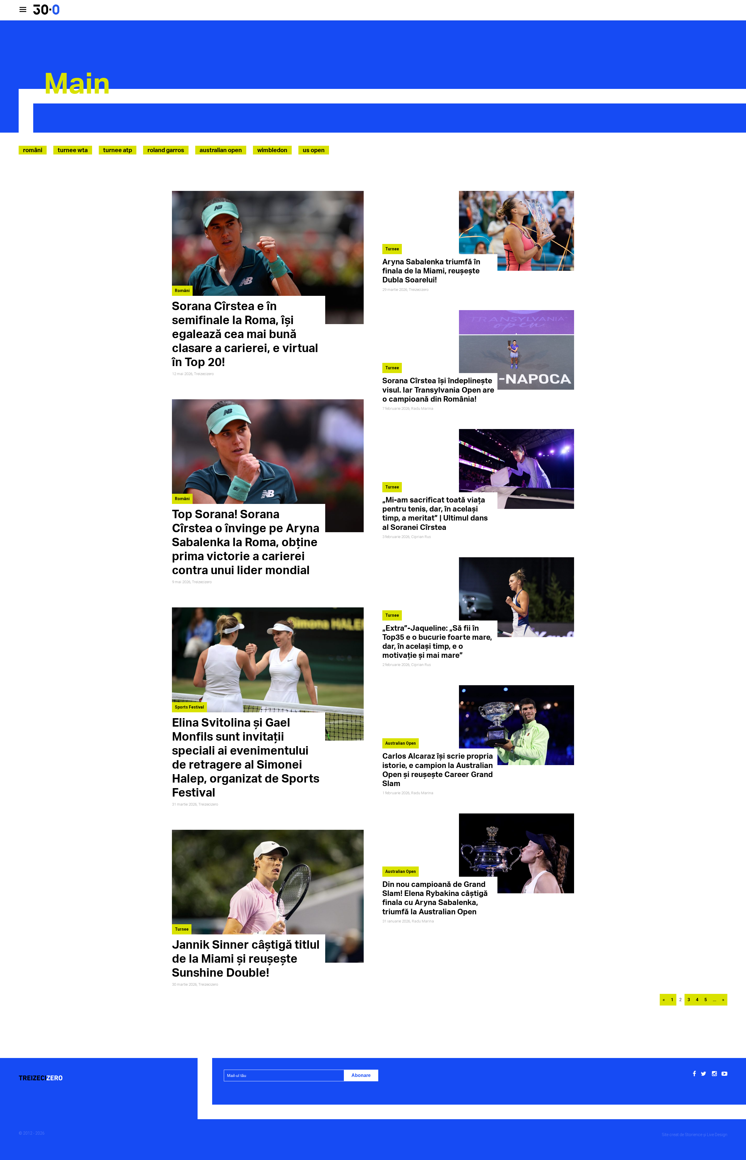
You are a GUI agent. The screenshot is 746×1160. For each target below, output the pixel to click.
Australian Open (221, 150)
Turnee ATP (117, 150)
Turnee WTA (73, 150)
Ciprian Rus (421, 537)
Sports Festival (189, 707)
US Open (314, 150)
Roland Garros (165, 150)
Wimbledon (272, 150)
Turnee (182, 929)
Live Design (717, 1134)
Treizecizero (204, 374)
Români (32, 150)
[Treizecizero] (87, 1078)
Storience (693, 1134)
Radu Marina (422, 408)
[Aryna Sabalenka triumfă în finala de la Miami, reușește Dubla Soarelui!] (516, 269)
